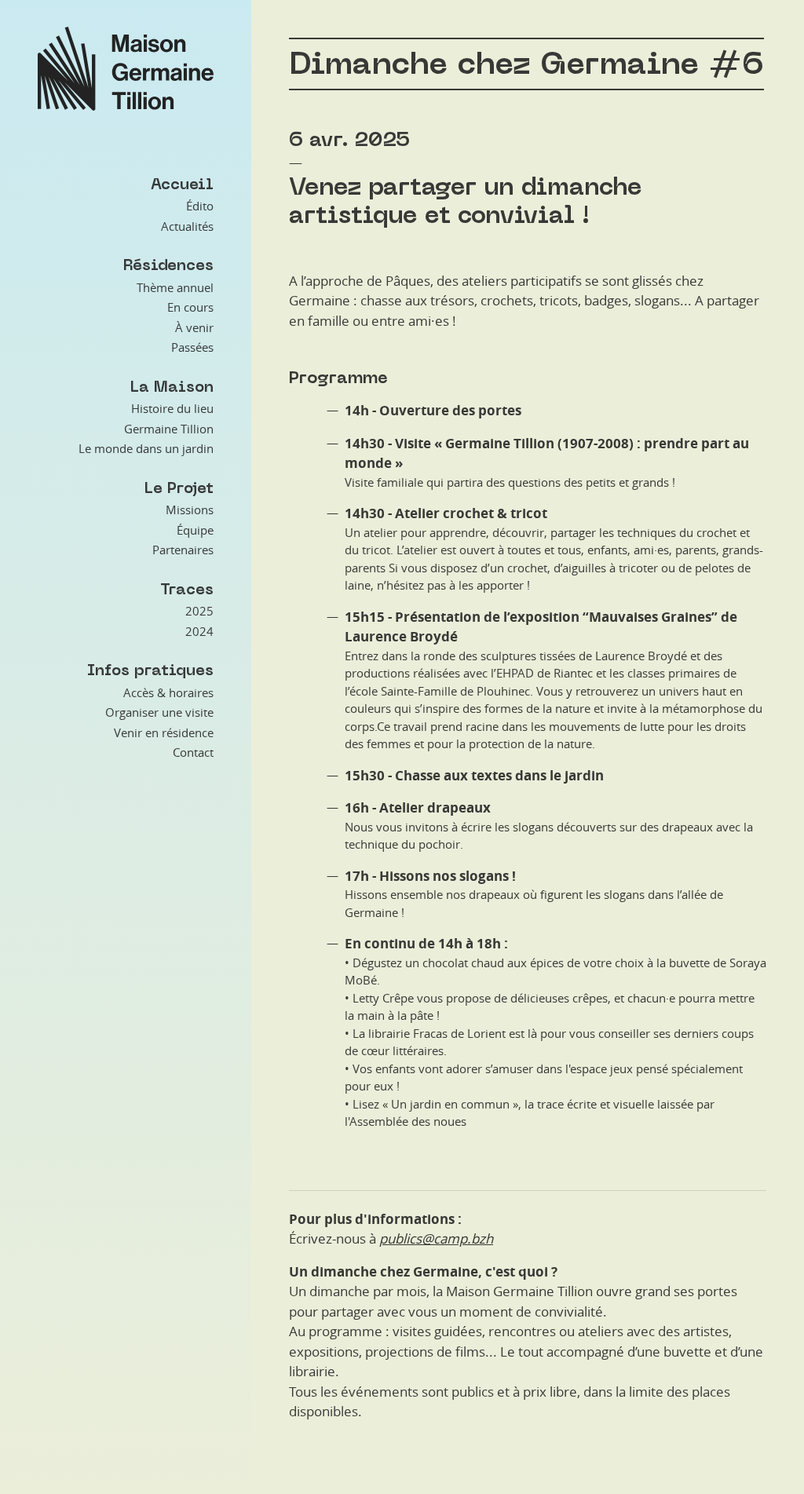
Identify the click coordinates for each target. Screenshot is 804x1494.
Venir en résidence (164, 732)
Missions (190, 509)
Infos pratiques (150, 670)
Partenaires (183, 549)
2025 (199, 611)
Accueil (182, 184)
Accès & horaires (168, 692)
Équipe (195, 530)
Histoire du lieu (172, 408)
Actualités (187, 226)
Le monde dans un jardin (146, 448)
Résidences (168, 265)
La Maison (172, 386)
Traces (187, 589)
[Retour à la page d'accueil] (126, 69)
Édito (200, 206)
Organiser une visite (159, 712)
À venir (194, 327)
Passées (192, 347)
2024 (199, 631)
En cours (190, 307)
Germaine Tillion (169, 429)
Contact (193, 752)
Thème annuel (175, 287)
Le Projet (179, 488)
